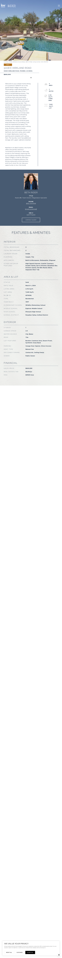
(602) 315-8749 (31, 203)
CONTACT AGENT (31, 220)
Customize (20, 952)
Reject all (9, 952)
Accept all (30, 952)
